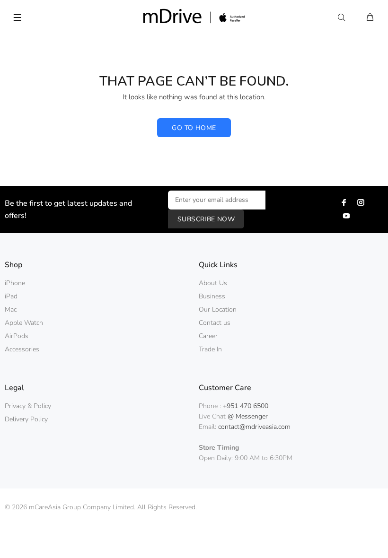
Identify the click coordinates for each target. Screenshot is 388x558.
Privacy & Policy (28, 405)
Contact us (214, 322)
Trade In (210, 349)
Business (212, 296)
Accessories (22, 349)
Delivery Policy (26, 419)
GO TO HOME (194, 127)
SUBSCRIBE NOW (206, 219)
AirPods (16, 335)
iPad (11, 296)
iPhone (15, 283)
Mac (11, 309)
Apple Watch (24, 322)
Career (208, 335)
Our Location (218, 309)
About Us (213, 283)
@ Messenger (248, 416)
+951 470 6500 (245, 405)
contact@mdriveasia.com (254, 426)
